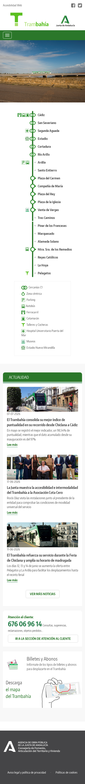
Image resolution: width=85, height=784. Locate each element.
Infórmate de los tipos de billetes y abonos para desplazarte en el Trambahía (51, 663)
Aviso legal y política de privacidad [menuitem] (27, 772)
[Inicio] (29, 19)
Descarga (18, 689)
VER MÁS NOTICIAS (42, 594)
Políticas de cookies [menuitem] (66, 772)
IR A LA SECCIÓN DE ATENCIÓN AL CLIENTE (43, 639)
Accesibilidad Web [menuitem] (12, 5)
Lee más (12, 445)
